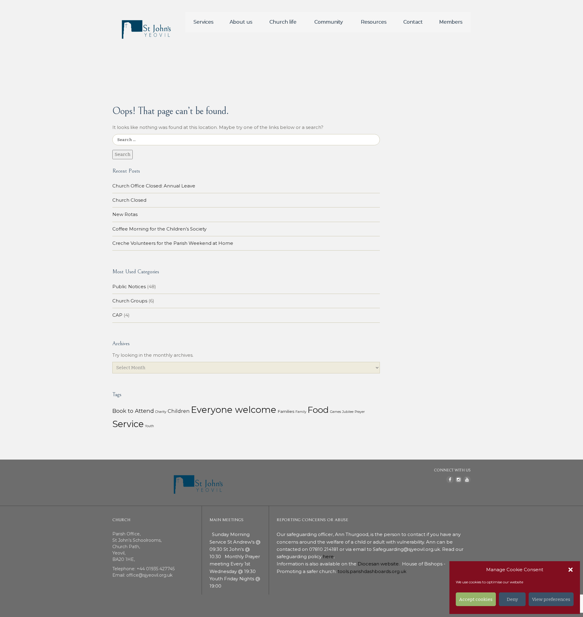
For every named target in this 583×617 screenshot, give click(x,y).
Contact (413, 22)
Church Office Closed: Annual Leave (153, 186)
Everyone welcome (233, 409)
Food (318, 410)
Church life (282, 22)
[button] (571, 570)
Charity (160, 412)
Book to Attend (133, 410)
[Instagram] (458, 479)
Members (450, 22)
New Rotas (125, 214)
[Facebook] (450, 479)
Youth (149, 426)
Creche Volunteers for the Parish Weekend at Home (172, 243)
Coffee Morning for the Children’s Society (159, 229)
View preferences (551, 599)
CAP (117, 315)
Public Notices (129, 286)
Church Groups (129, 301)
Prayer (360, 412)
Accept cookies (476, 599)
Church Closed (129, 200)
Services (203, 22)
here (328, 556)
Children (179, 411)
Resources (373, 22)
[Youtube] (467, 479)
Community (328, 22)
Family (300, 412)
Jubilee (347, 412)
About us (241, 22)
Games (335, 412)
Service (128, 424)
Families (286, 411)
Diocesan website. (379, 564)
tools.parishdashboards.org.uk (372, 571)
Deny (512, 599)
